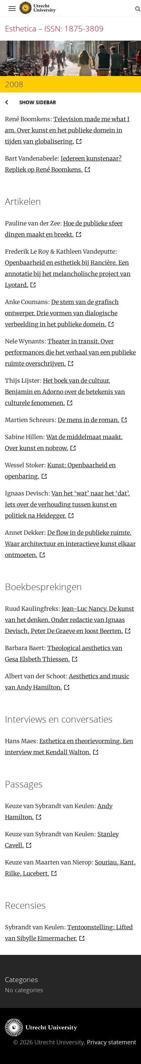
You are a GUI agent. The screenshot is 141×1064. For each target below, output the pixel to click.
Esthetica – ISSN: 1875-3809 (54, 28)
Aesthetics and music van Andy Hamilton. (67, 681)
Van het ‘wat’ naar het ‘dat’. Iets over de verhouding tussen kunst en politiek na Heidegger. (67, 504)
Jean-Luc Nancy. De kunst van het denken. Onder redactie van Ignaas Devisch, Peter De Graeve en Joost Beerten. (69, 620)
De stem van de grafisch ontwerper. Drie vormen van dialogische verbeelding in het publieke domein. (62, 313)
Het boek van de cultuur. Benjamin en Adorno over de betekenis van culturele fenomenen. (65, 392)
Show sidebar (37, 102)
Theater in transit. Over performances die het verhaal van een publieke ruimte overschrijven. (70, 352)
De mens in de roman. (88, 420)
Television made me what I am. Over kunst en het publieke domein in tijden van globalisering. (67, 130)
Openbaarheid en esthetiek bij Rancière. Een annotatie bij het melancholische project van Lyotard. (68, 274)
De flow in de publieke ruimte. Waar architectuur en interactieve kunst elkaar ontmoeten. (70, 544)
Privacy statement (111, 1042)
